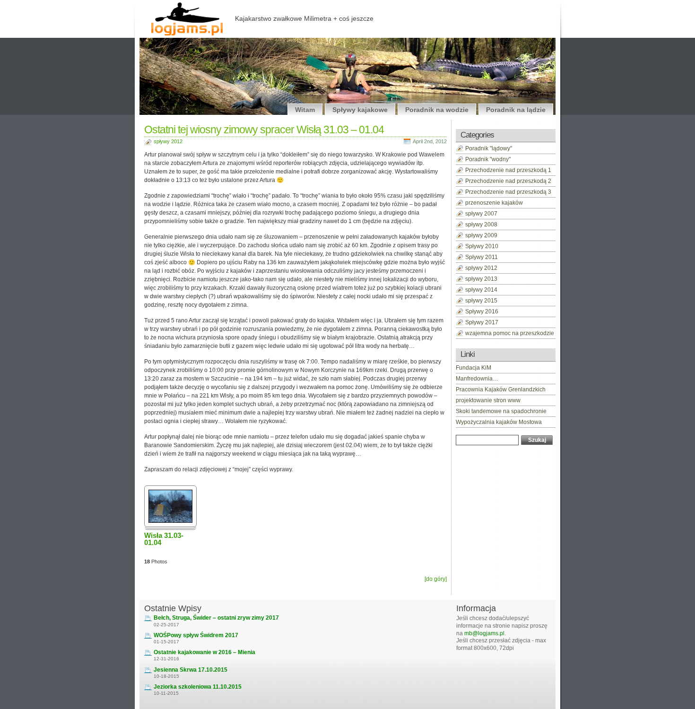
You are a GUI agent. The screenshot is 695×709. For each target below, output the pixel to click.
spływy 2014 (481, 289)
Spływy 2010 (481, 246)
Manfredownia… (477, 378)
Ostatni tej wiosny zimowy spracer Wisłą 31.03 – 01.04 (264, 129)
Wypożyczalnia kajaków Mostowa (499, 422)
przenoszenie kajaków (494, 202)
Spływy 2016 (481, 311)
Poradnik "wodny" (488, 159)
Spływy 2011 (481, 257)
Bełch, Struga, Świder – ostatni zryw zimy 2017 (216, 617)
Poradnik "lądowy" (488, 148)
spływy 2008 (481, 224)
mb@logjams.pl (484, 633)
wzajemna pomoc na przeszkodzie (509, 333)
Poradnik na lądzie (516, 109)
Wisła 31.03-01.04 (163, 539)
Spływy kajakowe (360, 109)
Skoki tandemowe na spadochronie (501, 411)
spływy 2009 (481, 235)
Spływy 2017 (481, 322)
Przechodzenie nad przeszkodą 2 (508, 181)
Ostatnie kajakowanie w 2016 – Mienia (204, 652)
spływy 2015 (481, 300)
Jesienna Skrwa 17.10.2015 (190, 669)
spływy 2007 (481, 213)
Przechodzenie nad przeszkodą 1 (508, 170)
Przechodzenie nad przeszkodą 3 (508, 192)
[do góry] (436, 579)
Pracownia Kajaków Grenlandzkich (501, 389)
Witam (305, 109)
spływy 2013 (481, 279)
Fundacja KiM (473, 367)
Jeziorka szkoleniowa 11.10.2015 (198, 686)
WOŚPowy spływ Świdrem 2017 (196, 635)
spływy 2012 (168, 141)
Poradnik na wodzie (437, 109)
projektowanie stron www (488, 400)
